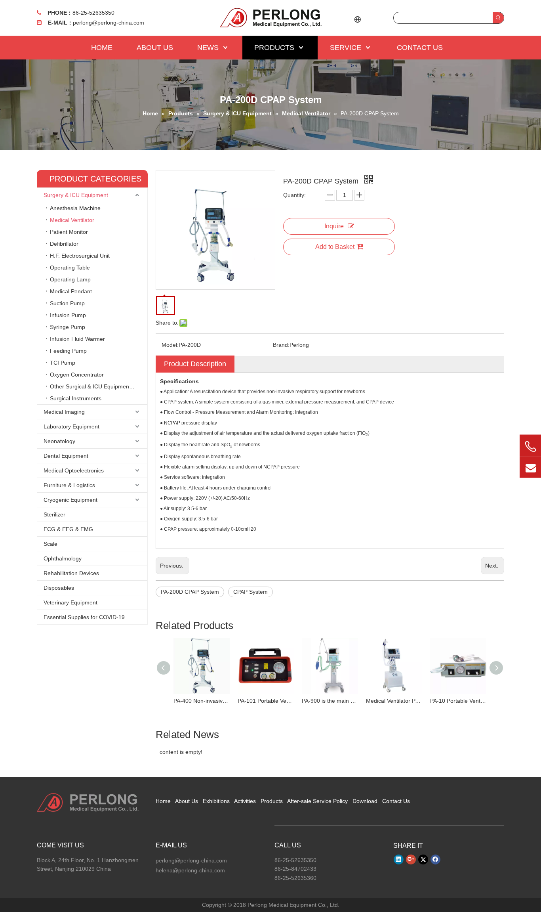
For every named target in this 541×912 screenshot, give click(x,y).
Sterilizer (54, 514)
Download (364, 801)
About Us (186, 801)
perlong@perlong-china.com (108, 22)
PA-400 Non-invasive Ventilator (201, 701)
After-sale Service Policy (317, 801)
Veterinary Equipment (70, 602)
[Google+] (411, 859)
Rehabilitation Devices (71, 573)
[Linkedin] (399, 859)
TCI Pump (62, 362)
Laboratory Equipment (71, 426)
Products (272, 801)
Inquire (334, 226)
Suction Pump (67, 303)
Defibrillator (64, 244)
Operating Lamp (70, 279)
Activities (245, 801)
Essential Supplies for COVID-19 (84, 617)
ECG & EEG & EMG (68, 529)
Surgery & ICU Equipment (76, 195)
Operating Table (70, 267)
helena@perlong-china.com (190, 870)
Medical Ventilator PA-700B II (394, 701)
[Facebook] (435, 859)
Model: (170, 345)
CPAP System (250, 592)
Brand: (281, 345)
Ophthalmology (63, 558)
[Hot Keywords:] (498, 17)
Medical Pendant (71, 291)
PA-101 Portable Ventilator (266, 701)
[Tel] (530, 446)
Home (163, 801)
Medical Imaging (64, 412)
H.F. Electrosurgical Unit (80, 255)
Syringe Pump (67, 327)
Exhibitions (216, 801)
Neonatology (59, 441)
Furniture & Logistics (69, 485)
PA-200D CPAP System (190, 592)
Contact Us (396, 801)
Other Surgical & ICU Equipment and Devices (98, 386)
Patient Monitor (69, 232)
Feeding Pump (68, 351)
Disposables (59, 588)
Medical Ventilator (72, 220)
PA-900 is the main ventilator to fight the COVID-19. (330, 701)
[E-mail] (530, 467)
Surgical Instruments (75, 398)
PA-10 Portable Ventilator (458, 701)
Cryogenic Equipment (70, 500)
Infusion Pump (68, 315)
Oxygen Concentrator (77, 374)
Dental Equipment (66, 456)
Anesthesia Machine (75, 208)
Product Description (195, 364)
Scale (50, 544)
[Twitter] (423, 859)
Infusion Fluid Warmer (77, 339)
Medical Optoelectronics (74, 470)
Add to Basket (334, 246)
